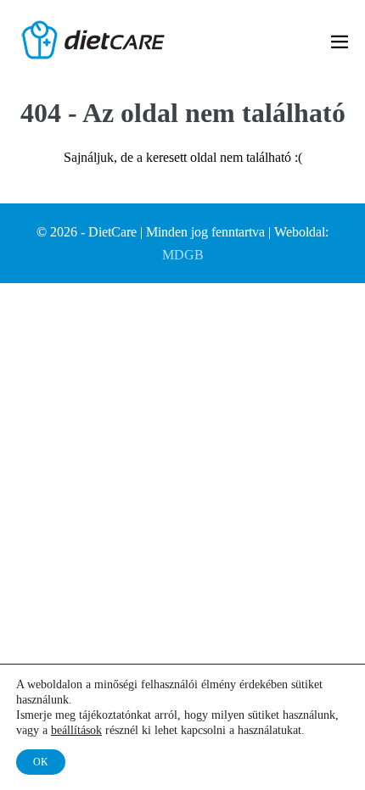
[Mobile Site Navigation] (339, 41)
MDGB (183, 255)
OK (40, 762)
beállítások (76, 730)
